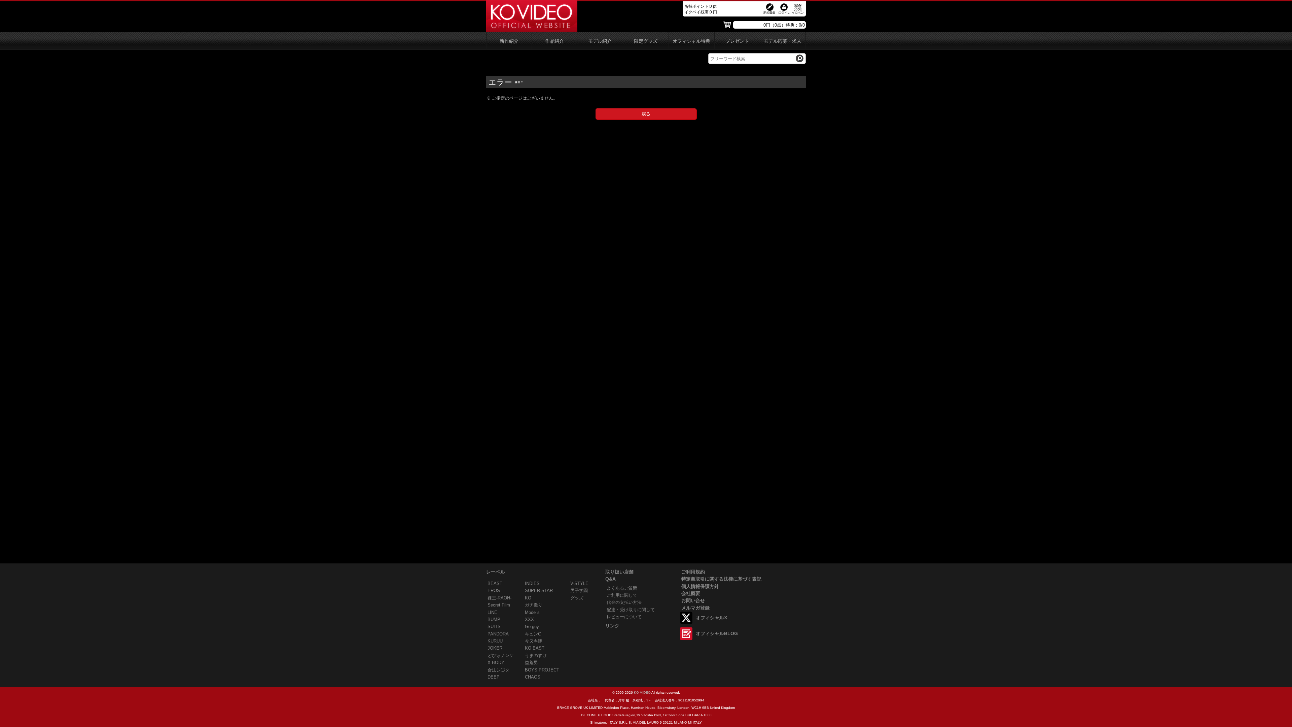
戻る (646, 113)
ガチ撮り (533, 605)
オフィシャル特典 (691, 41)
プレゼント (737, 41)
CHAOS (532, 677)
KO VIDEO (642, 692)
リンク (612, 625)
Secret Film (499, 605)
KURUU (495, 641)
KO (528, 597)
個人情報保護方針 (700, 586)
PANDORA (498, 633)
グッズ (576, 597)
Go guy (532, 626)
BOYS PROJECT (542, 669)
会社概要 (690, 593)
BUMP (494, 619)
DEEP (494, 677)
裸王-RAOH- (499, 597)
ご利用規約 (693, 572)
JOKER (495, 648)
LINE (492, 612)
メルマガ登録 (695, 608)
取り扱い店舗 (619, 572)
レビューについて (624, 616)
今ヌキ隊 (533, 641)
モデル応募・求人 (782, 41)
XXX (529, 619)
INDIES (532, 583)
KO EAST (534, 648)
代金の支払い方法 (624, 602)
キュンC (533, 633)
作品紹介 (554, 41)
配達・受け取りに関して (631, 609)
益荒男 (531, 662)
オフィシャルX (711, 617)
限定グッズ (645, 41)
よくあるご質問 (622, 588)
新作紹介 (509, 41)
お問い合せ (693, 600)
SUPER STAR (539, 590)
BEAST (495, 583)
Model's (532, 612)
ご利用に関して (622, 595)
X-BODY (496, 662)
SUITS (494, 626)
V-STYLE (579, 583)
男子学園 (579, 590)
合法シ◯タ (498, 669)
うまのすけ (536, 655)
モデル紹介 (600, 41)
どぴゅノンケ (501, 655)
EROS (494, 590)
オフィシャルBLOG (717, 633)
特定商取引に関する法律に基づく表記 (721, 579)
